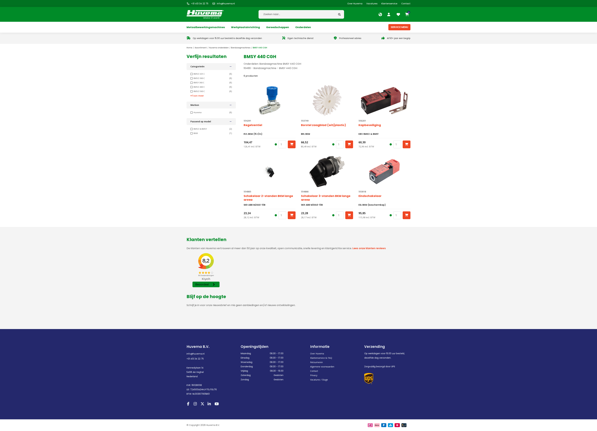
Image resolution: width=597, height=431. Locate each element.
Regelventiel (253, 125)
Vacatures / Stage (319, 379)
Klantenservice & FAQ (321, 357)
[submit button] (339, 14)
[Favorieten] (398, 14)
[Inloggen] (389, 14)
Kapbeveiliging (370, 125)
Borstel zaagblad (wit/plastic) (323, 125)
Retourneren (316, 362)
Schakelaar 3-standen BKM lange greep (325, 197)
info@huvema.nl (195, 353)
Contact (314, 370)
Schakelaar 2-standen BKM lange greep (268, 197)
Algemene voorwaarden (322, 366)
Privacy (313, 375)
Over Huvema (317, 353)
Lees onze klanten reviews (369, 248)
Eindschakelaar (370, 196)
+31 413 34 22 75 (195, 358)
